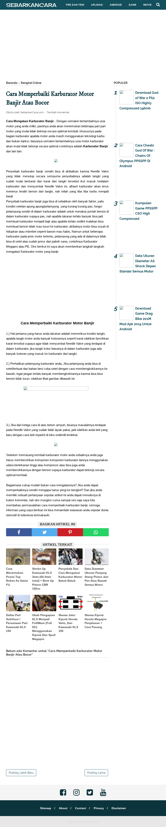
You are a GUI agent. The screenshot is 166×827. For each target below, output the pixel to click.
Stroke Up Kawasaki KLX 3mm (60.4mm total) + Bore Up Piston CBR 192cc (43, 578)
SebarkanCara (31, 5)
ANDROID (116, 4)
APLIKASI (97, 4)
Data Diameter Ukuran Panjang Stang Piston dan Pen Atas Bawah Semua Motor (97, 576)
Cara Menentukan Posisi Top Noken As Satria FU (17, 576)
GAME (132, 4)
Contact (80, 808)
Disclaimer (119, 808)
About (63, 808)
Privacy (99, 808)
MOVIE (147, 4)
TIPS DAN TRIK (75, 4)
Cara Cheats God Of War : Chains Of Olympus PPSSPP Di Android (137, 155)
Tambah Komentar (58, 112)
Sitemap (45, 808)
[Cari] (158, 4)
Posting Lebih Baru (21, 772)
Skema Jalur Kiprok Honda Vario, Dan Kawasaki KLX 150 (68, 623)
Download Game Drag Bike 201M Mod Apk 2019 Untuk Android (136, 319)
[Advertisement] (83, 46)
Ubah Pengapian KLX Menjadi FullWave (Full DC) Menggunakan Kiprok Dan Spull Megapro (43, 627)
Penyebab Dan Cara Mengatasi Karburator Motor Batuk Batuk (70, 574)
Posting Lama (96, 772)
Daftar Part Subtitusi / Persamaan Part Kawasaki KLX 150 (17, 623)
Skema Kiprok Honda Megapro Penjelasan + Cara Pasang (96, 621)
